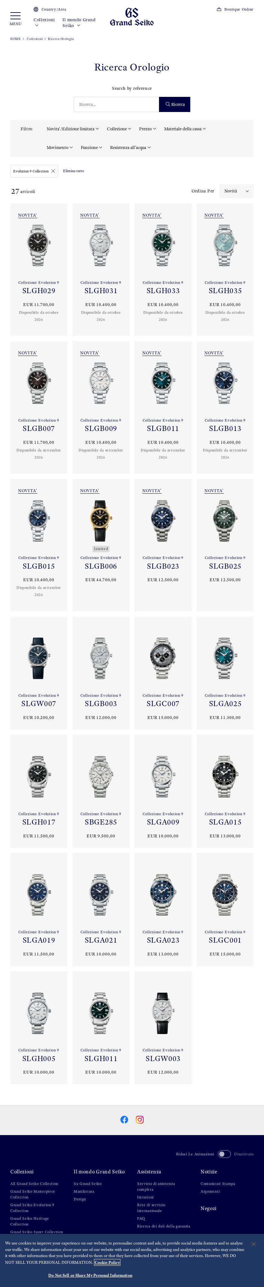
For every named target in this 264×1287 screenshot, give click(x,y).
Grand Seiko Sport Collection (36, 1232)
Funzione (89, 147)
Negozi (209, 1208)
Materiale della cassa (183, 129)
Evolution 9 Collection (31, 171)
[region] (132, 1260)
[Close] (254, 1244)
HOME (15, 39)
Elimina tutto (73, 171)
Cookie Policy (107, 1262)
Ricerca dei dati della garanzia (163, 1226)
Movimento (57, 147)
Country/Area (54, 9)
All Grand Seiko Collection (34, 1183)
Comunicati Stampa (218, 1183)
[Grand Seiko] (132, 16)
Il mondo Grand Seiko (79, 22)
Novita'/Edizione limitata (70, 129)
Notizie (209, 1172)
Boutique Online (239, 9)
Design (80, 1199)
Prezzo (145, 129)
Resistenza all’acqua (128, 147)
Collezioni (44, 20)
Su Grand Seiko (88, 1183)
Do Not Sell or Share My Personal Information (90, 1275)
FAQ (141, 1218)
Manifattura (84, 1191)
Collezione (117, 129)
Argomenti (210, 1191)
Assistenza (149, 1172)
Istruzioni (145, 1197)
